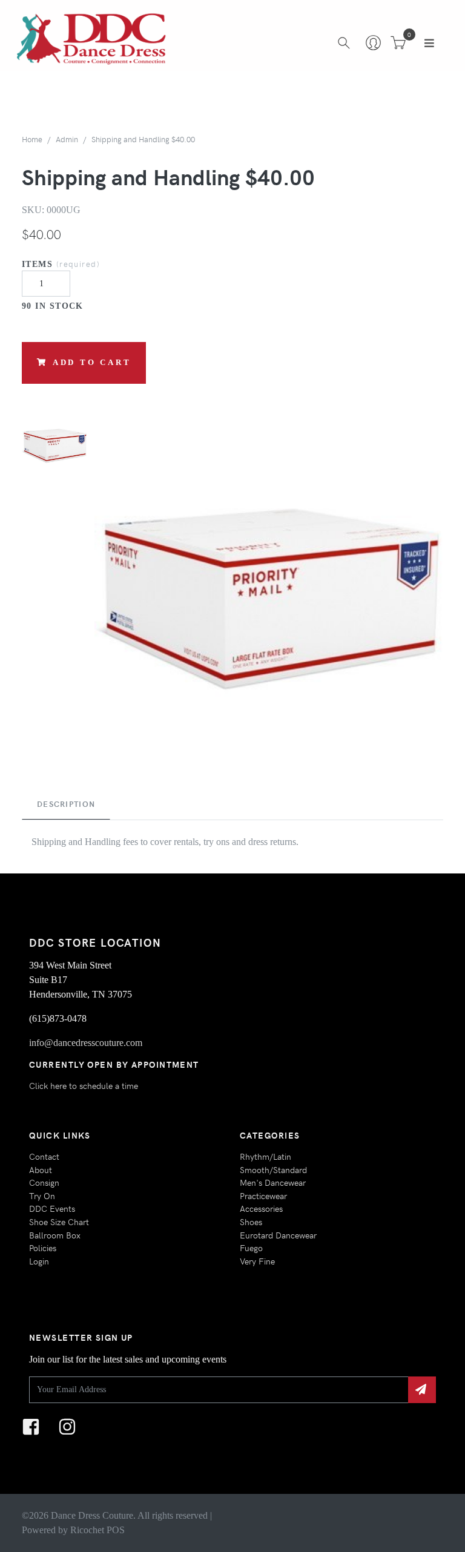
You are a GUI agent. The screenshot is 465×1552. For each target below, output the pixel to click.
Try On (42, 1195)
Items (61, 263)
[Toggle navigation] (429, 43)
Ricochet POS (97, 1530)
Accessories (261, 1208)
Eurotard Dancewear (278, 1235)
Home (32, 139)
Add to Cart (92, 362)
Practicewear (263, 1195)
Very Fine (257, 1261)
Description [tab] (66, 803)
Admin (67, 139)
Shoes (251, 1221)
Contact (44, 1156)
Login (39, 1261)
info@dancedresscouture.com (85, 1042)
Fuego (251, 1247)
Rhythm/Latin (265, 1156)
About (40, 1169)
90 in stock (53, 306)
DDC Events (52, 1208)
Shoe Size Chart (59, 1221)
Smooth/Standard (273, 1169)
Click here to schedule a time (83, 1085)
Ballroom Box (55, 1235)
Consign (44, 1182)
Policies (42, 1247)
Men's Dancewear (273, 1182)
